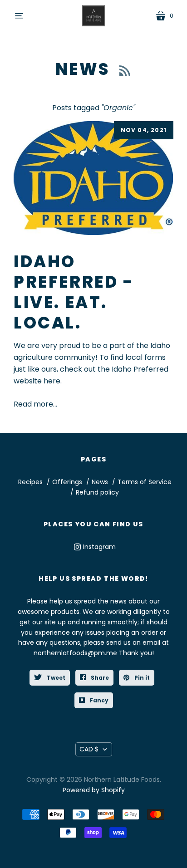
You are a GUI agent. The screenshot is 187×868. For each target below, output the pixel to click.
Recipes (31, 481)
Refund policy (97, 492)
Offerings (67, 481)
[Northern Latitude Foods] (93, 15)
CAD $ (88, 749)
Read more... (35, 404)
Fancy (98, 700)
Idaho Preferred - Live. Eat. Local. (74, 292)
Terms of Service (145, 481)
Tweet (55, 678)
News (85, 69)
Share (99, 678)
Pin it (141, 678)
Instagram (99, 546)
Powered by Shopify (94, 789)
